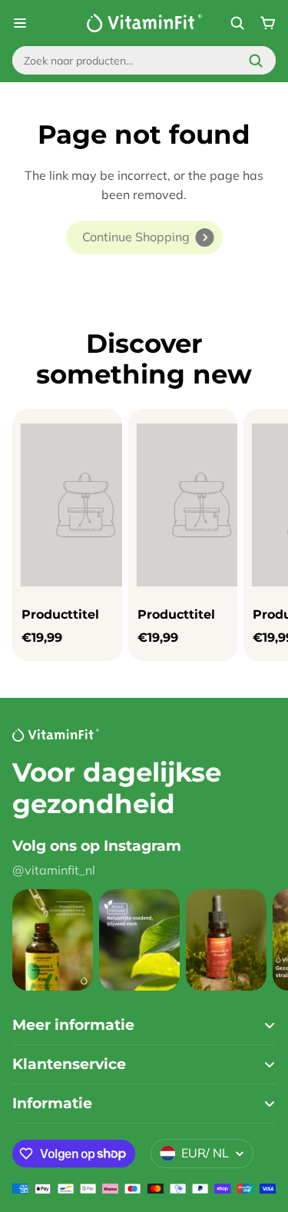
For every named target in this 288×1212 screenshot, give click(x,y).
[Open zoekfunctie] (237, 23)
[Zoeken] (256, 60)
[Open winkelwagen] (268, 23)
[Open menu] (20, 23)
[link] (144, 237)
